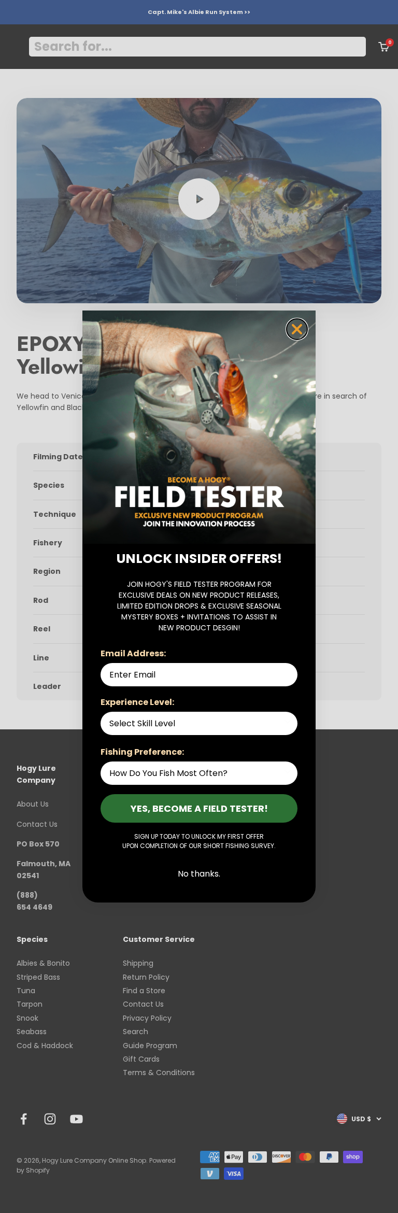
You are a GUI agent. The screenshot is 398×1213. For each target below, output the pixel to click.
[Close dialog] (297, 329)
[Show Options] (287, 723)
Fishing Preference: (142, 752)
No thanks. (199, 874)
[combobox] (195, 723)
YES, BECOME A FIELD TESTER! (199, 808)
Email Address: (133, 653)
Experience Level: (137, 702)
